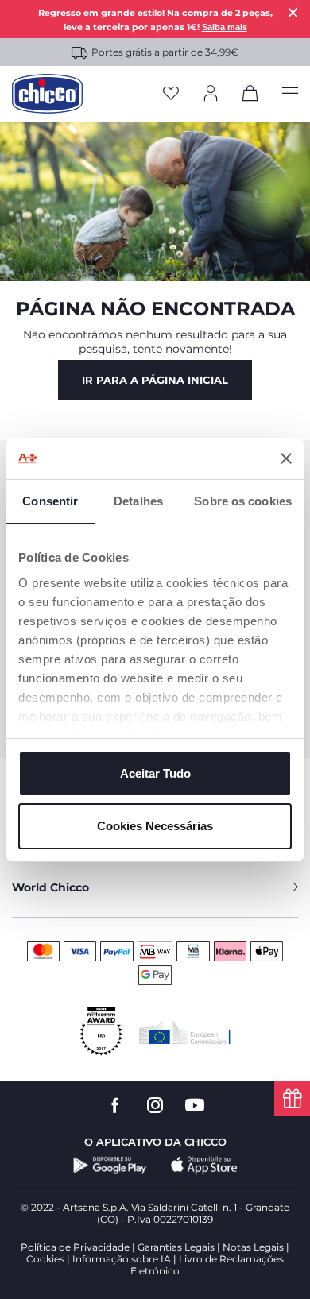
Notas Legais (253, 1247)
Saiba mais (224, 27)
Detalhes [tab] (138, 501)
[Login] (211, 94)
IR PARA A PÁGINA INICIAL (155, 379)
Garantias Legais (176, 1247)
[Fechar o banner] (286, 458)
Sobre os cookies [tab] (243, 501)
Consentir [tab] (50, 501)
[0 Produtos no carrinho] (250, 96)
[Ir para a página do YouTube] (194, 1105)
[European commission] (185, 1032)
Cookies (45, 1259)
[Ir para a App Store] (204, 1165)
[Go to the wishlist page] (171, 94)
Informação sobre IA (121, 1259)
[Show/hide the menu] (290, 94)
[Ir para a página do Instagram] (155, 1105)
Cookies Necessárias (155, 826)
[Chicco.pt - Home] (47, 94)
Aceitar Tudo (155, 773)
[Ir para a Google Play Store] (110, 1165)
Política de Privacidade (75, 1247)
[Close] (293, 12)
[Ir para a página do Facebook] (115, 1105)
